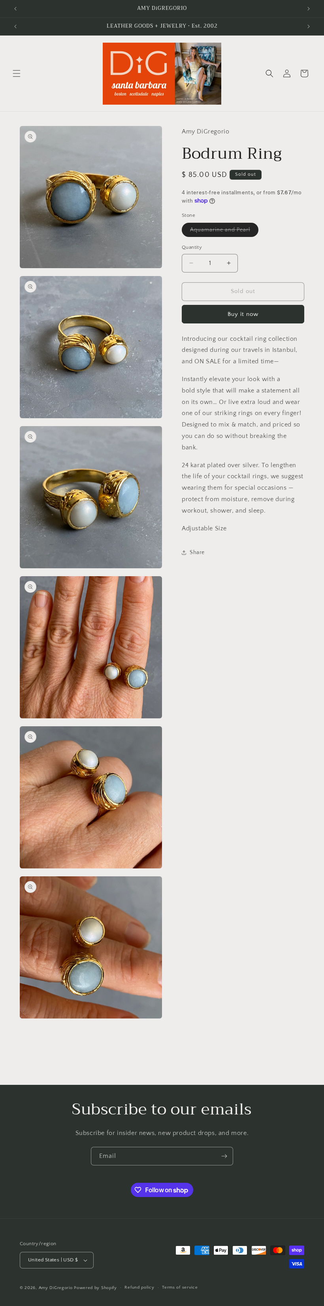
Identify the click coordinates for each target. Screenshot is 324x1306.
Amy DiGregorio (56, 1287)
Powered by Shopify (95, 1287)
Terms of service (180, 1287)
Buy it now (243, 314)
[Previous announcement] (15, 8)
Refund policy (139, 1287)
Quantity (192, 247)
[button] (16, 73)
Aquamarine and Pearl (224, 231)
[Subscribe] (224, 1156)
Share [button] (197, 552)
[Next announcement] (308, 8)
